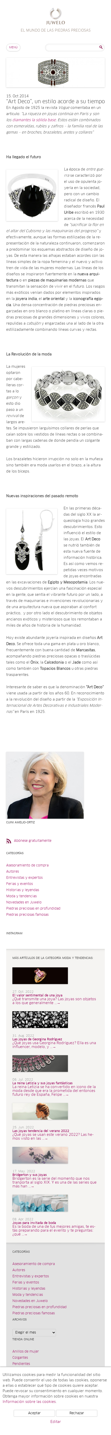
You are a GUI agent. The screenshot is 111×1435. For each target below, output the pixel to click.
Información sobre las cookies (29, 1402)
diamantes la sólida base (34, 120)
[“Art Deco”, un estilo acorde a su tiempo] (55, 92)
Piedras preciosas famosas (27, 915)
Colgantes (20, 1358)
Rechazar (76, 1413)
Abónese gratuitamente (32, 841)
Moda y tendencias (21, 896)
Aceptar (34, 1413)
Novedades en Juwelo (24, 902)
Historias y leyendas (22, 890)
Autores (12, 871)
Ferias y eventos (19, 884)
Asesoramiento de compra (27, 865)
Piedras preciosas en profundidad (33, 908)
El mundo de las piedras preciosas (55, 16)
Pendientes (21, 1364)
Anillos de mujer (25, 1351)
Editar (55, 1422)
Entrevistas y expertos (24, 878)
